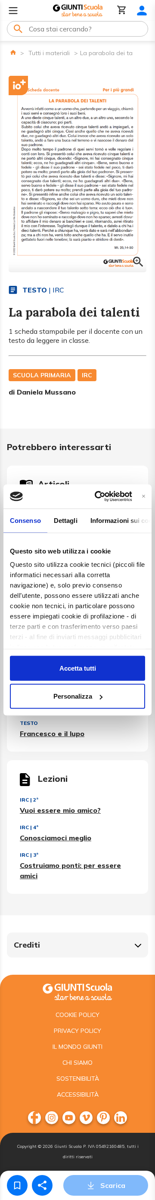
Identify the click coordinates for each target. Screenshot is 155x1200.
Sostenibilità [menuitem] (77, 1078)
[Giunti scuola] (77, 991)
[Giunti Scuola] (77, 10)
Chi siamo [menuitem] (77, 1062)
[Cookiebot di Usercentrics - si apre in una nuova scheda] (98, 496)
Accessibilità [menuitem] (78, 1094)
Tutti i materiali (49, 53)
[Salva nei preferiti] (17, 1185)
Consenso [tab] (25, 520)
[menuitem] (34, 1117)
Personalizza (72, 696)
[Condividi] (42, 1185)
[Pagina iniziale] (13, 52)
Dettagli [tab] (66, 520)
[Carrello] (122, 10)
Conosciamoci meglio (55, 837)
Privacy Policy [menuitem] (77, 1031)
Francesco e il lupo (52, 733)
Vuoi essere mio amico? (60, 810)
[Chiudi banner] (143, 496)
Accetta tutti (77, 668)
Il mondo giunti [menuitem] (77, 1047)
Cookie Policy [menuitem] (77, 1015)
